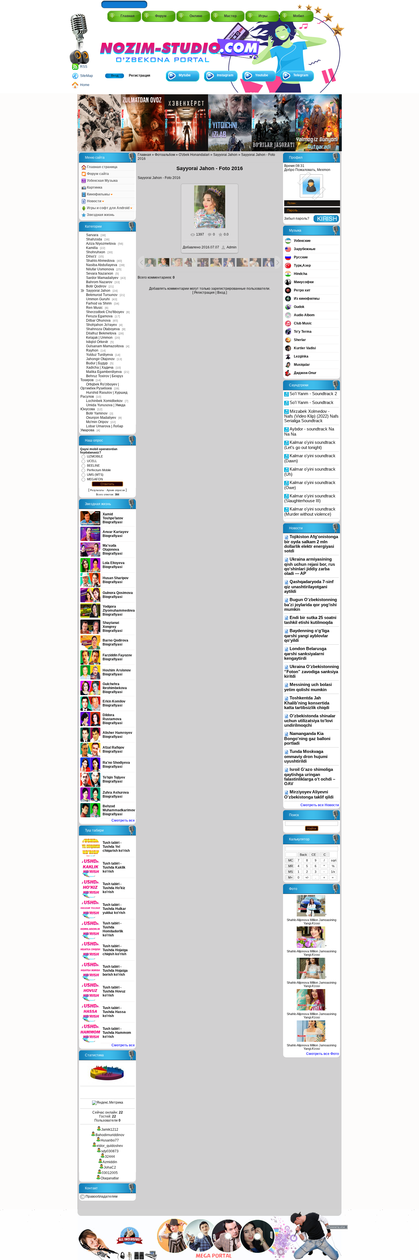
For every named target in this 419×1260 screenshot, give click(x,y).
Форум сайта (97, 174)
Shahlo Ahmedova (100, 261)
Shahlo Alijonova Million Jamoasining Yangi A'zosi (311, 921)
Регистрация (139, 75)
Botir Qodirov (96, 286)
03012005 (110, 1173)
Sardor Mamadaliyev (102, 278)
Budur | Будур (97, 363)
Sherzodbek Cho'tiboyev (105, 312)
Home (85, 85)
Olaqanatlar (110, 1178)
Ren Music (94, 308)
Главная (128, 16)
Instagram (225, 75)
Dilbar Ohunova (98, 320)
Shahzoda (94, 239)
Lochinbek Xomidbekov (104, 401)
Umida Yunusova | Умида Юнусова (102, 407)
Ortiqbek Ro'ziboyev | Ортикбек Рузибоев (99, 386)
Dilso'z (91, 256)
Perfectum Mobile (99, 470)
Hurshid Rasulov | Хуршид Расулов (103, 395)
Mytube (185, 75)
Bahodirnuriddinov (109, 1135)
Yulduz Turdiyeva (99, 355)
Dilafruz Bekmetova (101, 333)
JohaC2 (110, 1167)
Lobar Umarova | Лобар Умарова (101, 428)
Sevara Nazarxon (99, 273)
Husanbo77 (110, 1140)
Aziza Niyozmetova (101, 244)
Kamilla (92, 248)
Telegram (300, 75)
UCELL (92, 461)
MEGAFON (95, 479)
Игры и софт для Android (108, 208)
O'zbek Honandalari (194, 155)
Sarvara (92, 235)
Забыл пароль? (296, 218)
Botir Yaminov (96, 413)
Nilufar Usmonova (100, 269)
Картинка (94, 187)
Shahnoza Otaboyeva (103, 329)
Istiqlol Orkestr (97, 342)
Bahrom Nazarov (99, 282)
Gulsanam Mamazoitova (105, 346)
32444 (110, 1157)
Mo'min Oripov (97, 422)
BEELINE (93, 465)
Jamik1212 (109, 1130)
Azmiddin (110, 1162)
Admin (232, 247)
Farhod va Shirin (99, 303)
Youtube (261, 75)
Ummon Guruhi (98, 299)
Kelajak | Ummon (99, 338)
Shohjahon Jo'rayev (101, 325)
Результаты (97, 490)
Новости (94, 201)
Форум (160, 16)
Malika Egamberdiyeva (104, 372)
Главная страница (101, 167)
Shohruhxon (95, 252)
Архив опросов (116, 490)
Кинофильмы (98, 194)
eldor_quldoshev (110, 1146)
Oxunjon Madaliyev (101, 418)
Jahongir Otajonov (100, 359)
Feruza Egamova (99, 316)
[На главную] (125, 46)
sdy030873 (110, 1151)
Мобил (298, 16)
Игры (263, 16)
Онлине (196, 16)
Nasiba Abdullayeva (101, 265)
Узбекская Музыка (102, 181)
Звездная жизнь (100, 215)
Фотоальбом (165, 155)
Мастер (230, 16)
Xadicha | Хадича (99, 367)
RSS (83, 67)
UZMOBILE (95, 456)
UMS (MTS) (95, 474)
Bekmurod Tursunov (101, 295)
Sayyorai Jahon (98, 291)
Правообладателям (101, 1196)
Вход (114, 75)
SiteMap (86, 76)
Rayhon (92, 350)
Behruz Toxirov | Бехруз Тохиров (101, 378)
